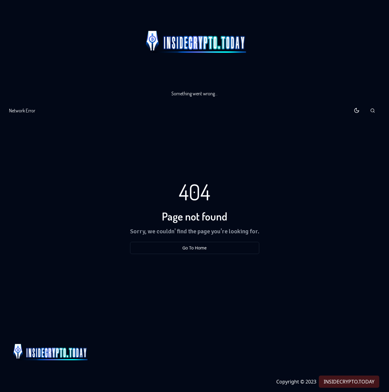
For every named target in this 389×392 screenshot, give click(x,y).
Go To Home (194, 248)
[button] (372, 110)
